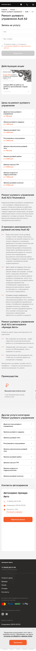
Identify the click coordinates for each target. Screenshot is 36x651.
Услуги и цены (7, 578)
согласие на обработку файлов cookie (18, 636)
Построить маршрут (14, 512)
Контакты (5, 592)
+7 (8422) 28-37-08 (13, 501)
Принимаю (18, 642)
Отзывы (5, 588)
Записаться (18, 53)
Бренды (5, 581)
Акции (4, 585)
